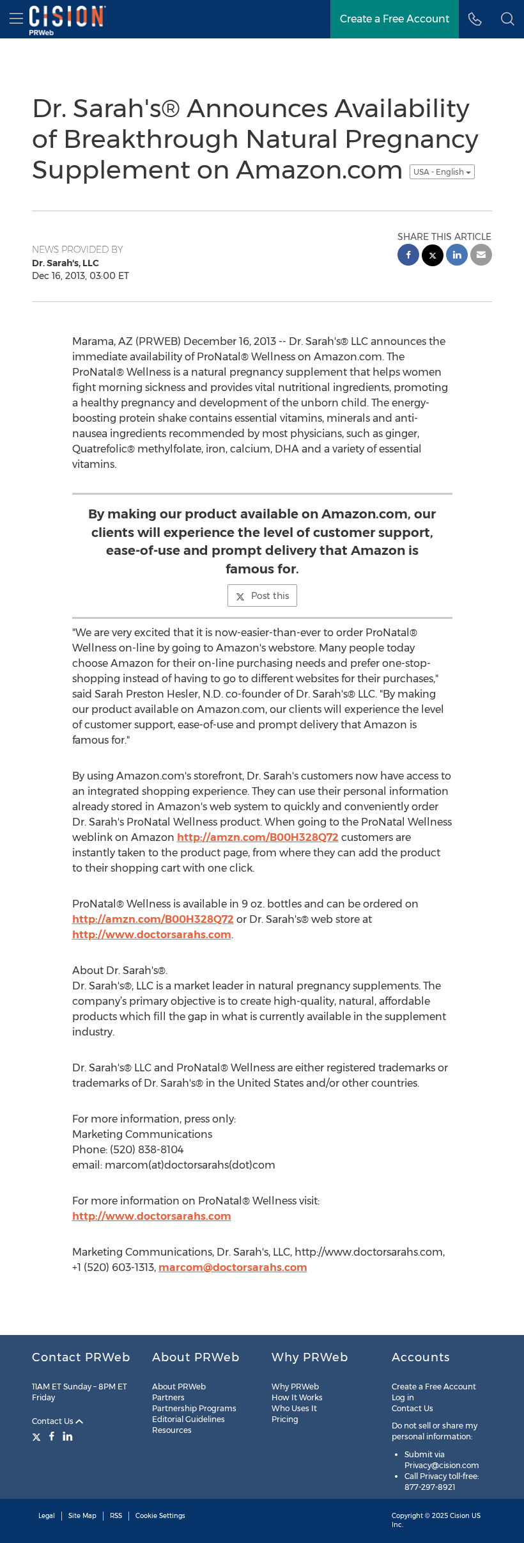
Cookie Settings (160, 1516)
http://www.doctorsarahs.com (151, 935)
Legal (46, 1516)
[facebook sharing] (408, 256)
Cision (460, 1516)
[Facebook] (52, 1436)
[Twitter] (38, 1436)
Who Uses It (294, 1408)
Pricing (285, 1419)
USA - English (439, 172)
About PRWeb (179, 1386)
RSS (116, 1516)
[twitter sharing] (432, 256)
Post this (270, 596)
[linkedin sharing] (457, 256)
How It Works (297, 1397)
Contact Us (53, 1421)
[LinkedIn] (67, 1436)
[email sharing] (481, 256)
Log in (403, 1397)
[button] (507, 19)
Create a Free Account (434, 1386)
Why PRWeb (295, 1386)
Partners (168, 1397)
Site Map (82, 1516)
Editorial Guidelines (188, 1419)
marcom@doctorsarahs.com (232, 1267)
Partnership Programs (194, 1408)
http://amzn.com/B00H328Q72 (258, 837)
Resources (172, 1430)
